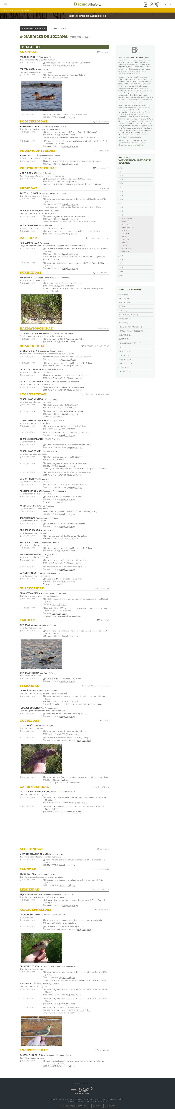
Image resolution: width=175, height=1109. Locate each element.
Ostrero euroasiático (47, 333)
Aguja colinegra (37, 505)
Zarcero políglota (39, 983)
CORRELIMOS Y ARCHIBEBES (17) (130, 331)
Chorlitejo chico (42, 350)
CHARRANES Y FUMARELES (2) (129, 343)
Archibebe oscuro (38, 530)
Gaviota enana (38, 625)
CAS (166, 4)
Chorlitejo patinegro (49, 381)
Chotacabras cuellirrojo (47, 791)
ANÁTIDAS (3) (123, 294)
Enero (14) (125, 251)
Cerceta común (34, 69)
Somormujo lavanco (43, 126)
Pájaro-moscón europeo (46, 894)
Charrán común (39, 690)
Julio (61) (125, 233)
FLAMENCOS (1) (124, 302)
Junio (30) (124, 236)
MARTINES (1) (123, 355)
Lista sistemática (58, 29)
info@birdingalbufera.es (135, 145)
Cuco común (36, 725)
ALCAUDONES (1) (124, 359)
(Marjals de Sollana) (67, 65)
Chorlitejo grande (43, 369)
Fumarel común (38, 707)
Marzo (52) (125, 245)
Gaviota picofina (39, 673)
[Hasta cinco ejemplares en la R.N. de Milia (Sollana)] (41, 96)
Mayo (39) (125, 239)
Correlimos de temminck (42, 420)
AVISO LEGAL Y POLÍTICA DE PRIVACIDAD (74, 1106)
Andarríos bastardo (38, 554)
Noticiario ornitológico (33, 29)
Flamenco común (39, 155)
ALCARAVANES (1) (125, 319)
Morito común (37, 173)
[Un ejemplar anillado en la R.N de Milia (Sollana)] (41, 948)
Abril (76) (124, 242)
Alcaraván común (45, 277)
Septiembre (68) (127, 227)
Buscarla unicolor (45, 1055)
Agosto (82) (125, 230)
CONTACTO (97, 1106)
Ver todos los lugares (80, 37)
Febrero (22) (126, 248)
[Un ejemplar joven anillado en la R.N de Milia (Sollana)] (41, 759)
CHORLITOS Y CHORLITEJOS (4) (130, 327)
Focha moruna (34, 243)
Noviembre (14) (127, 221)
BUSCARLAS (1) (124, 371)
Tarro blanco (35, 57)
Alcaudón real (37, 874)
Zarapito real (39, 518)
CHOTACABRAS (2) (125, 351)
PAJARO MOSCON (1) (126, 363)
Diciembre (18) (126, 218)
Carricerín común (43, 914)
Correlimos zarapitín (40, 439)
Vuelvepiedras (40, 573)
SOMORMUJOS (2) (125, 298)
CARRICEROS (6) (124, 367)
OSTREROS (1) (123, 323)
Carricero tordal (47, 966)
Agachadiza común (43, 491)
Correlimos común (39, 451)
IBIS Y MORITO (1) (125, 306)
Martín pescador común (41, 854)
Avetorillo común (42, 193)
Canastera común (42, 593)
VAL (170, 4)
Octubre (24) (126, 224)
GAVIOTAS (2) (123, 339)
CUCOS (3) (122, 347)
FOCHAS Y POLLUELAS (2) (128, 315)
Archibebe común (39, 542)
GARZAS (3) (122, 310)
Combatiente (34, 478)
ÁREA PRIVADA (110, 1106)
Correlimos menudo (38, 399)
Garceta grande (36, 225)
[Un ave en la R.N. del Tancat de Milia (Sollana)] (41, 309)
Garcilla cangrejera (39, 210)
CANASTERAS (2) (124, 335)
